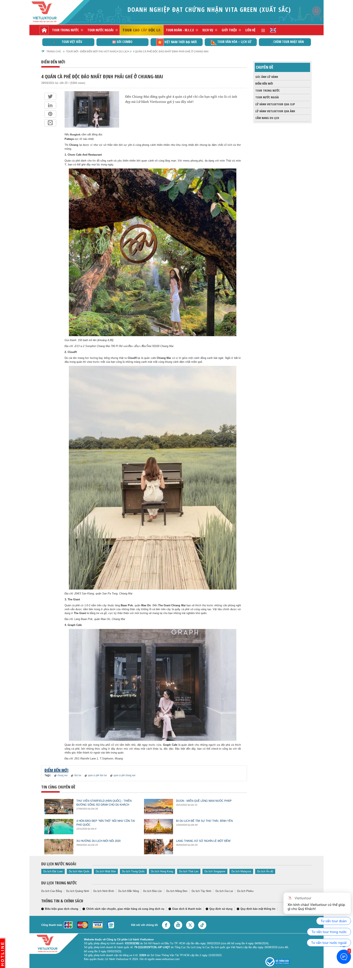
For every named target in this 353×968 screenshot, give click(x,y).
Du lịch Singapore (214, 871)
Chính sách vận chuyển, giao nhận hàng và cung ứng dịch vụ (125, 908)
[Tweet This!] (50, 96)
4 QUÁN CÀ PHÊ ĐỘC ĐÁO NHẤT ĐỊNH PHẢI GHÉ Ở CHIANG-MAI (170, 51)
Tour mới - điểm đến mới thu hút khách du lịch (97, 51)
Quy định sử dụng (220, 908)
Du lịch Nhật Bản (106, 871)
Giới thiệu (229, 30)
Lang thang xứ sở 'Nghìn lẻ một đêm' (203, 840)
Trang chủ (53, 51)
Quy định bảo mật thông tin (257, 908)
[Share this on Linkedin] (50, 105)
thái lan (77, 775)
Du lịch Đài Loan (53, 871)
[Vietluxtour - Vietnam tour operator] (273, 30)
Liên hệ (250, 30)
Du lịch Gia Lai (224, 891)
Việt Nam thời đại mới (180, 42)
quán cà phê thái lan (97, 775)
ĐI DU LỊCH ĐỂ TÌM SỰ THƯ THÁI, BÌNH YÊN (204, 820)
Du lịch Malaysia (241, 871)
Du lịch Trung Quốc (133, 871)
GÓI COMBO (124, 41)
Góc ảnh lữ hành (266, 77)
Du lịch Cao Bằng (51, 891)
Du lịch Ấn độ (265, 871)
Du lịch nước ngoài (58, 864)
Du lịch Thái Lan (188, 871)
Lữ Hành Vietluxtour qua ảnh (275, 111)
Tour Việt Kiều (72, 41)
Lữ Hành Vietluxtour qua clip (275, 104)
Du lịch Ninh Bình (103, 891)
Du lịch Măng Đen (176, 891)
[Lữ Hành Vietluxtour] (50, 11)
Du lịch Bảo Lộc (152, 891)
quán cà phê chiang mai (124, 775)
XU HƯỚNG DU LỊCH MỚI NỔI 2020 (98, 840)
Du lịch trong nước (59, 883)
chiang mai (63, 775)
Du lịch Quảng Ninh (77, 891)
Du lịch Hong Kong (162, 871)
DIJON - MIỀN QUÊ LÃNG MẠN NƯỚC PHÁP (204, 800)
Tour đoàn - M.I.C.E (180, 30)
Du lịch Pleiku (245, 891)
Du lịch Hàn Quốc (79, 871)
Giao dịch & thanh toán (186, 908)
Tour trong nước (65, 30)
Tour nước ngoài (100, 30)
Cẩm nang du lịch (267, 118)
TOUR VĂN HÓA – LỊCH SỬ (234, 41)
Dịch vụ (207, 30)
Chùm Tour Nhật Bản (288, 41)
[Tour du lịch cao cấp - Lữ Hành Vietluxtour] (44, 30)
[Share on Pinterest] (50, 114)
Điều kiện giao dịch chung (61, 908)
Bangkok (75, 134)
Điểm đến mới (264, 83)
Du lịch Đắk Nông (128, 891)
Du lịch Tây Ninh (201, 891)
